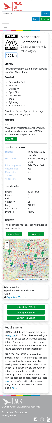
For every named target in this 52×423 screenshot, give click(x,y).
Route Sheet (14, 234)
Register (45, 19)
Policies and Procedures (14, 412)
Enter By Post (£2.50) (26, 312)
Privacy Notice (9, 415)
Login (35, 19)
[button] (29, 246)
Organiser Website (16, 297)
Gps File (36, 234)
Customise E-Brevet (26, 317)
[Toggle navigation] (5, 26)
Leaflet (21, 279)
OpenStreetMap (33, 279)
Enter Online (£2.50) (26, 307)
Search (46, 13)
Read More (11, 139)
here (7, 381)
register (11, 335)
